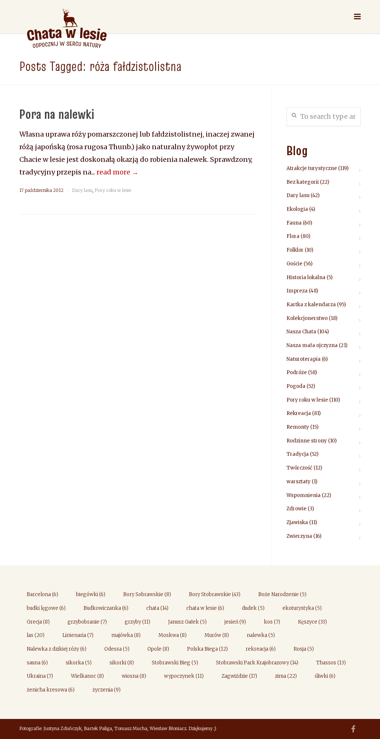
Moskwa (172, 635)
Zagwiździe (239, 676)
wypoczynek (184, 676)
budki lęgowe (46, 608)
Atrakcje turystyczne (311, 168)
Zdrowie (296, 509)
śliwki (325, 676)
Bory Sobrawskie (147, 594)
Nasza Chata (301, 331)
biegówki (90, 594)
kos (272, 622)
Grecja (38, 622)
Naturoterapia (303, 359)
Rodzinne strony (306, 441)
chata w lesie (205, 608)
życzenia (106, 690)
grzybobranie (87, 622)
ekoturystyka (302, 608)
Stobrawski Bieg (175, 663)
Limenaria (78, 635)
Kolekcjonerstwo (307, 318)
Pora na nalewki (56, 114)
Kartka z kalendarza (311, 304)
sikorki (121, 663)
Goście (294, 264)
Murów (216, 635)
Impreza (297, 291)
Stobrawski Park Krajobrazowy (257, 663)
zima (286, 676)
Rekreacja (298, 413)
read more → (117, 172)
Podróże (296, 372)
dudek (253, 608)
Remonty (297, 427)
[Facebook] (353, 729)
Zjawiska (297, 522)
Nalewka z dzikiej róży (56, 649)
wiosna (134, 676)
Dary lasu (82, 190)
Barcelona (42, 594)
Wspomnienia (303, 495)
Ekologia (297, 209)
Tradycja (297, 454)
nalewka (261, 635)
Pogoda (295, 386)
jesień (235, 622)
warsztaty (298, 481)
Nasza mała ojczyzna (312, 345)
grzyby (137, 622)
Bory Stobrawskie (214, 594)
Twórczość (299, 468)
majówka (126, 635)
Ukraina (40, 676)
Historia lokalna (305, 277)
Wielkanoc (87, 676)
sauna (37, 663)
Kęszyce (312, 622)
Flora (292, 236)
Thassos (331, 663)
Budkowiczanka (105, 608)
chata (157, 608)
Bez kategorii (302, 182)
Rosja (304, 649)
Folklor (295, 250)
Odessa (117, 649)
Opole (158, 649)
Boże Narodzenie (282, 594)
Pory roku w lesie (113, 190)
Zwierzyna (299, 536)
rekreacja (261, 649)
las (36, 635)
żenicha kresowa (51, 690)
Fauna (294, 223)
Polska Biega (207, 649)
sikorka (79, 663)
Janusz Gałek (187, 622)
